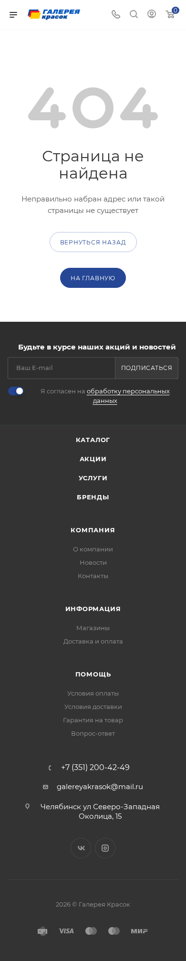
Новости (93, 562)
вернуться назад (93, 242)
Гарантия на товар (93, 720)
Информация (93, 609)
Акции (93, 459)
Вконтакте (81, 848)
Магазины (93, 628)
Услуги (93, 478)
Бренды (93, 497)
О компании (93, 549)
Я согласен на (105, 395)
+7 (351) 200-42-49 (95, 767)
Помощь (93, 674)
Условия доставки (93, 706)
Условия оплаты (93, 693)
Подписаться (147, 367)
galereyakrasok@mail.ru (100, 786)
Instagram (105, 848)
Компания (93, 530)
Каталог (93, 440)
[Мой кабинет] (151, 15)
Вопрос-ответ (93, 733)
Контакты (93, 576)
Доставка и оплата (93, 641)
